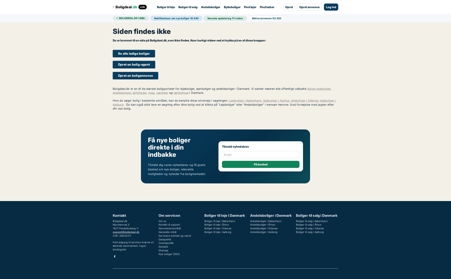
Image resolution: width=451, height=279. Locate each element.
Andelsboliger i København (266, 221)
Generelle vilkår (168, 232)
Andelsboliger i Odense (263, 228)
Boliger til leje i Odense (217, 228)
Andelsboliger (210, 7)
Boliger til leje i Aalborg (217, 232)
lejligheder (139, 93)
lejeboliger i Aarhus (276, 100)
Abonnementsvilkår (170, 228)
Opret (289, 7)
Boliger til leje (166, 7)
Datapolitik (165, 239)
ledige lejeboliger (319, 88)
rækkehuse (181, 93)
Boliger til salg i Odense (310, 228)
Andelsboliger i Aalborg (264, 232)
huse (151, 93)
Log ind (331, 7)
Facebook (115, 256)
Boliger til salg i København (312, 221)
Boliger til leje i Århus (216, 224)
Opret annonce (309, 7)
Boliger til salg (187, 7)
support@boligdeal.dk (126, 232)
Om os (162, 221)
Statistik (163, 246)
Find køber (267, 7)
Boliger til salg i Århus (308, 224)
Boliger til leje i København (219, 221)
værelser (162, 93)
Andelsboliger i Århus (262, 224)
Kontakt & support (169, 224)
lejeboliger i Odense (304, 100)
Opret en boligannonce (135, 75)
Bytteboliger (232, 7)
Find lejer (250, 7)
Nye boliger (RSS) (169, 254)
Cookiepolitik (166, 242)
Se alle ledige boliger (134, 53)
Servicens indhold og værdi (175, 235)
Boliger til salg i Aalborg (310, 232)
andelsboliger (122, 93)
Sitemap (163, 250)
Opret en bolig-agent (134, 64)
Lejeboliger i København (245, 100)
